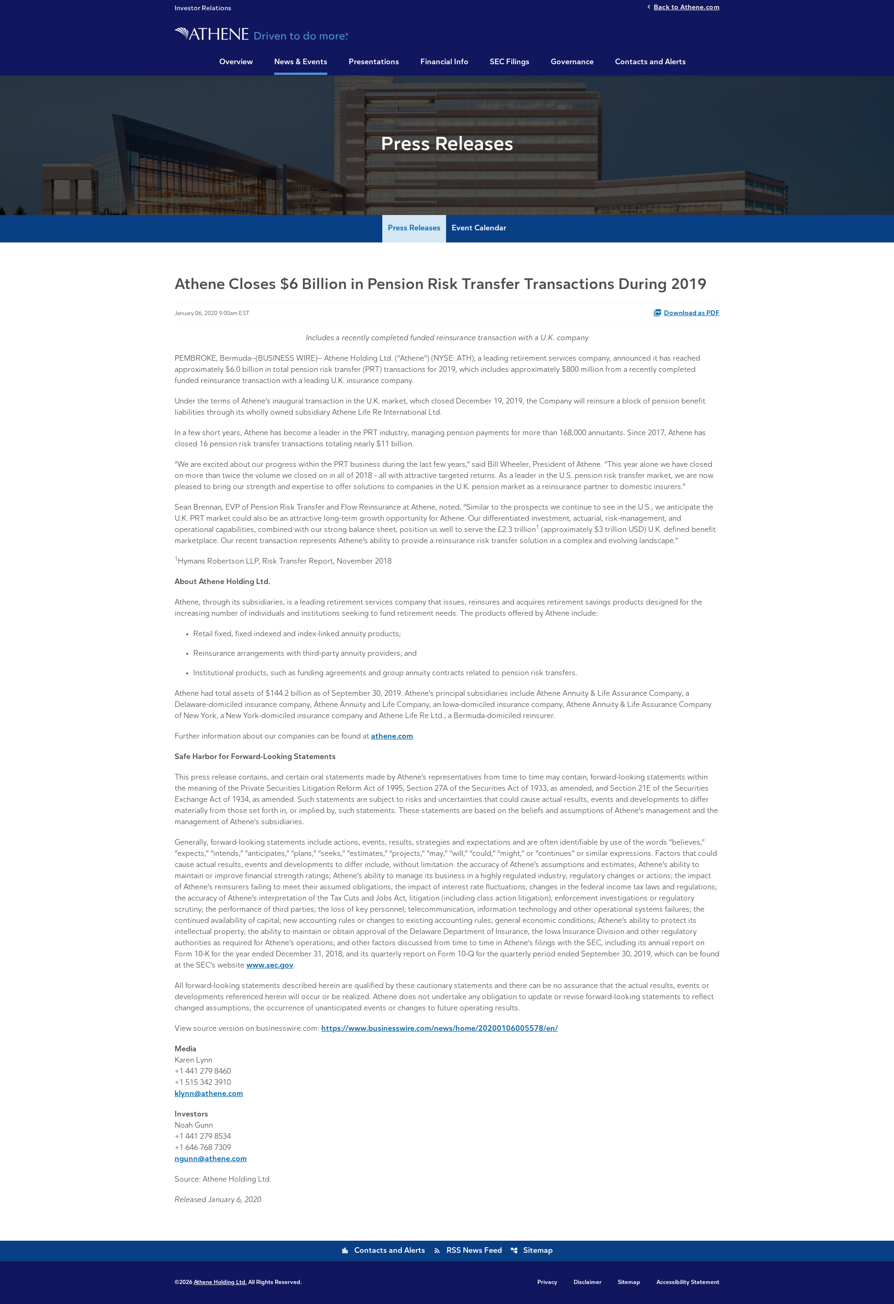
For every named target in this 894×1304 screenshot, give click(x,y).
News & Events (300, 62)
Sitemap (531, 1251)
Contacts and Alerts (650, 62)
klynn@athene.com (209, 1094)
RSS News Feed (467, 1251)
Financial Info (444, 62)
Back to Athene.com (686, 7)
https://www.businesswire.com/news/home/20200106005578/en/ (439, 1029)
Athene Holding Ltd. (220, 1282)
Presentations (374, 62)
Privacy (547, 1282)
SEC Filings (509, 62)
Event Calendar (479, 228)
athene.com (392, 736)
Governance (572, 62)
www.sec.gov (269, 965)
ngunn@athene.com (211, 1159)
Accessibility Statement (688, 1282)
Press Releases (414, 228)
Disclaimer (588, 1282)
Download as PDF (691, 313)
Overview (236, 62)
